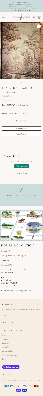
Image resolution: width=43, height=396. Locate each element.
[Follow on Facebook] (3, 374)
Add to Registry (21, 128)
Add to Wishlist (21, 134)
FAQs (4, 359)
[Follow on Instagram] (9, 374)
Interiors (5, 343)
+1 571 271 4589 (6, 277)
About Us (5, 347)
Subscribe (7, 323)
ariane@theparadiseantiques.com (13, 286)
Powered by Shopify (33, 381)
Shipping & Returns (9, 355)
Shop (4, 335)
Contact (5, 339)
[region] (21, 192)
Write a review (21, 166)
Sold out (21, 121)
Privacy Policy (7, 351)
